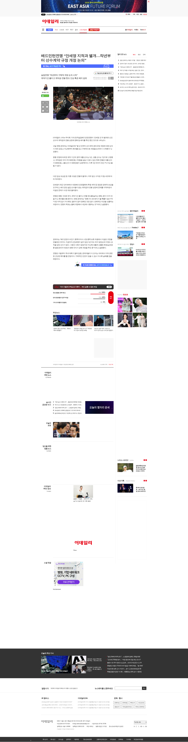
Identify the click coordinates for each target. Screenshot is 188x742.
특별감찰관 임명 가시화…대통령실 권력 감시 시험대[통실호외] (126, 672)
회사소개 (45, 739)
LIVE (43, 14)
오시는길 (60, 739)
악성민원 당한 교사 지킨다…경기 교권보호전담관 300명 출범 (126, 669)
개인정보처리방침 (138, 739)
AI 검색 (49, 30)
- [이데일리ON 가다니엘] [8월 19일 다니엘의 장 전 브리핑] (93, 707)
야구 (67, 30)
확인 (144, 688)
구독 (134, 14)
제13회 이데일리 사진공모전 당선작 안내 (62, 689)
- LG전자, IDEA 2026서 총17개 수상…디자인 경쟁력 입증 (57, 707)
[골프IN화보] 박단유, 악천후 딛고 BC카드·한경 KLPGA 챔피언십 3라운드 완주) (75, 413)
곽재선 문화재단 (139, 707)
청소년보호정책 (87, 739)
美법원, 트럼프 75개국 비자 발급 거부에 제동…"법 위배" (124, 666)
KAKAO (43, 111)
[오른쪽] (78, 423)
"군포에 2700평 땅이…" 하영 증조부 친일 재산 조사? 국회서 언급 (127, 659)
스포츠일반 (83, 30)
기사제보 (128, 739)
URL (47, 111)
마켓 (136, 30)
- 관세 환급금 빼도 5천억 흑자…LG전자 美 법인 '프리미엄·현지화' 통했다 (57, 705)
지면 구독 (111, 364)
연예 (144, 54)
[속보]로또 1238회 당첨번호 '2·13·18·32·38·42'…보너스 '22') (70, 410)
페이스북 (43, 103)
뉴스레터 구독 (103, 364)
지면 (137, 14)
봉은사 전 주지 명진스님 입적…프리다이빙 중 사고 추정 (124, 663)
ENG (129, 14)
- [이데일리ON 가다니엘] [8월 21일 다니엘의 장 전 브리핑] (93, 702)
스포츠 (61, 30)
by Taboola (48, 377)
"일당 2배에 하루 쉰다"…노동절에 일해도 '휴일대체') (68, 407)
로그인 (145, 14)
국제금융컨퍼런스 (127, 707)
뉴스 (134, 54)
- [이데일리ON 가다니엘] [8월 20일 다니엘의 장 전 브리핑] (93, 705)
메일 (43, 107)
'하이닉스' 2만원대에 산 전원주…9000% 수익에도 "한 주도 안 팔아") (72, 405)
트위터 (47, 103)
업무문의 (68, 739)
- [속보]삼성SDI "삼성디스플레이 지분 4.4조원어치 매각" (56, 702)
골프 (76, 30)
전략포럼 (124, 702)
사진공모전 (141, 702)
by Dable (49, 451)
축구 (71, 30)
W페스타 (132, 702)
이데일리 (60, 21)
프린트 (47, 107)
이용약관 (76, 739)
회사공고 (53, 739)
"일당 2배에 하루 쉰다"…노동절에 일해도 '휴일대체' (123, 656)
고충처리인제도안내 (101, 739)
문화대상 (117, 702)
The (143, 30)
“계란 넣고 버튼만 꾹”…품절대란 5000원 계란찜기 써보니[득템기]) (72, 402)
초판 (141, 14)
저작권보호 (113, 739)
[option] (78, 15)
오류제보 (120, 739)
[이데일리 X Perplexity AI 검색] (77, 66)
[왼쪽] (76, 423)
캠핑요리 (117, 707)
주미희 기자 (45, 92)
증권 (139, 54)
